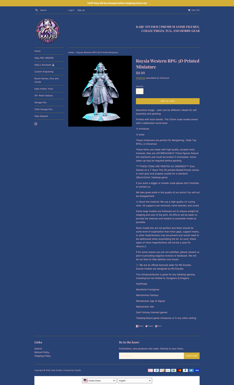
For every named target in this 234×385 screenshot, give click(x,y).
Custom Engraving (43, 71)
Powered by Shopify (72, 370)
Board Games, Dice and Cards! (46, 80)
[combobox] (99, 380)
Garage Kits (40, 102)
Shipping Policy (42, 356)
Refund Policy (41, 352)
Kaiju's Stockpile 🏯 (44, 64)
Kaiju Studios (56, 370)
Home (37, 51)
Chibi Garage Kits (43, 109)
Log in (71, 10)
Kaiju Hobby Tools (43, 88)
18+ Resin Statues (43, 95)
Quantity (139, 86)
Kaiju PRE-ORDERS (44, 58)
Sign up (81, 10)
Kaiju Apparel (41, 116)
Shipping (140, 78)
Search (38, 348)
